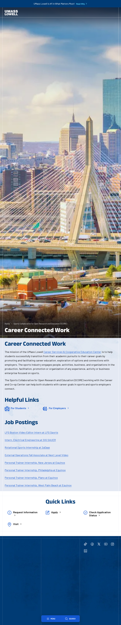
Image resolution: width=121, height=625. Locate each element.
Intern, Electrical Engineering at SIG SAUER (30, 440)
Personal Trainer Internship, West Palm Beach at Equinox (38, 485)
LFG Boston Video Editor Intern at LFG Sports (31, 432)
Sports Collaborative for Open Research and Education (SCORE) (40, 323)
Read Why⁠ (80, 4)
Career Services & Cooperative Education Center (72, 351)
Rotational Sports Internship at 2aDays (27, 447)
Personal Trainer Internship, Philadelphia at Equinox (35, 470)
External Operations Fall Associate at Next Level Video (36, 455)
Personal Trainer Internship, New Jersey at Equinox (35, 462)
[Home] (11, 12)
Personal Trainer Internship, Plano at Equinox (31, 477)
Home (7, 323)
